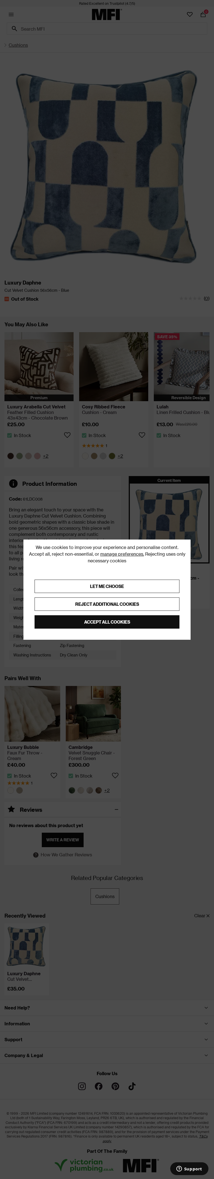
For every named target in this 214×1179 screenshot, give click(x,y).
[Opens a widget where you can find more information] (189, 1169)
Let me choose (107, 586)
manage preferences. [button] (122, 554)
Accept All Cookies (107, 622)
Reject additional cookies (107, 604)
